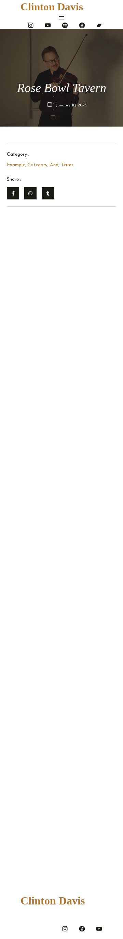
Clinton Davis (51, 7)
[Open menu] (61, 18)
